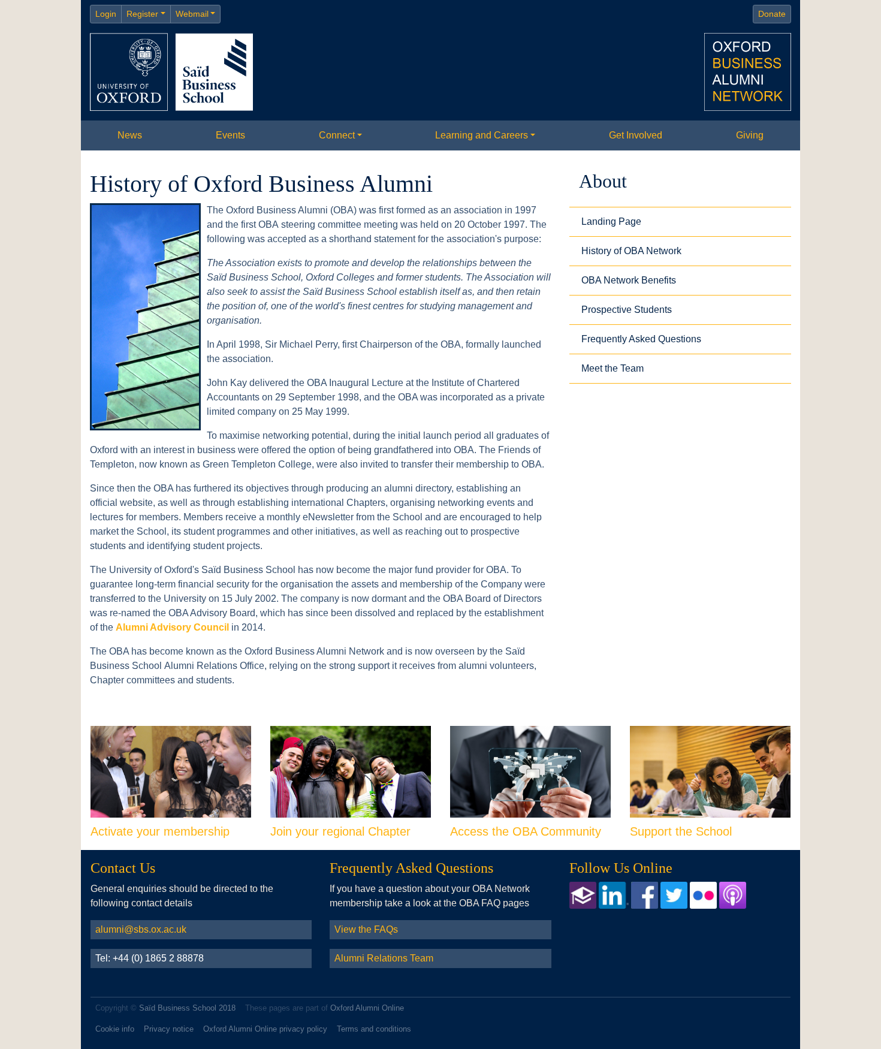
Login (105, 14)
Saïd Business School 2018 (187, 1007)
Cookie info (114, 1028)
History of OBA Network (631, 251)
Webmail (192, 14)
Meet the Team (612, 368)
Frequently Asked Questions (641, 339)
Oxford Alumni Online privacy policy (265, 1028)
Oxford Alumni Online (367, 1007)
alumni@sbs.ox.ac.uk (140, 929)
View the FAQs (366, 929)
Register (142, 14)
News (129, 135)
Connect (337, 135)
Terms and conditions (374, 1028)
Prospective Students (626, 310)
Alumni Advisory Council (172, 627)
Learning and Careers (481, 135)
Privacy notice (169, 1028)
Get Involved (635, 135)
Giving (750, 135)
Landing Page (611, 221)
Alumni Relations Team (383, 958)
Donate (772, 14)
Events (230, 135)
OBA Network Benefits (628, 280)
